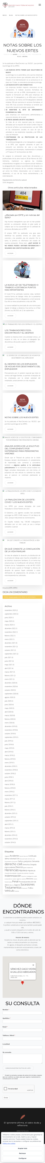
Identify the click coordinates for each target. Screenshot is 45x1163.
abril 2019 (8, 752)
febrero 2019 (9, 759)
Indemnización (13, 875)
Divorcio (19, 867)
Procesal (22, 882)
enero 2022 (8, 639)
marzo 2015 (9, 828)
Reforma (11, 885)
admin (15, 54)
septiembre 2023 (10, 614)
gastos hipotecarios (28, 867)
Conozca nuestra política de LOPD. (18, 1068)
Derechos (26, 864)
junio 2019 (8, 744)
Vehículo (9, 890)
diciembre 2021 (10, 643)
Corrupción (14, 861)
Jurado (35, 876)
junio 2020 (8, 705)
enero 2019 (8, 763)
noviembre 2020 (10, 686)
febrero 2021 (9, 676)
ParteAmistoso (8, 882)
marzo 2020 (9, 715)
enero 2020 (8, 723)
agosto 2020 (9, 697)
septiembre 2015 (10, 821)
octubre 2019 (9, 734)
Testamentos (13, 887)
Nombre (6, 1009)
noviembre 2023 (10, 610)
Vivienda (17, 891)
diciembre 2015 (10, 813)
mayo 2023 (8, 621)
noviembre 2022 (10, 632)
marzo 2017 (9, 799)
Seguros (17, 885)
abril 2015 (8, 824)
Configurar (22, 1158)
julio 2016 (8, 806)
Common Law (31, 859)
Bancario (26, 856)
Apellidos (6, 1018)
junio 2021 (8, 661)
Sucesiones (28, 884)
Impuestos (31, 873)
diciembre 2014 (10, 835)
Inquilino (23, 876)
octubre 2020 (9, 690)
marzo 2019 (9, 755)
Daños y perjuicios (25, 861)
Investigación (29, 876)
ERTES (15, 588)
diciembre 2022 (10, 628)
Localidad (6, 1044)
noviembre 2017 (10, 795)
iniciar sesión (13, 597)
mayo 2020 (8, 708)
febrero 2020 (9, 719)
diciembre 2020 (10, 683)
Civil (17, 858)
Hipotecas (31, 870)
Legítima (19, 879)
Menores (29, 879)
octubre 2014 (9, 842)
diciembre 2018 (10, 766)
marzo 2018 (9, 784)
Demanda (35, 861)
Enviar (6, 1097)
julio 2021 (8, 657)
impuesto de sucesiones (22, 873)
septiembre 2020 (10, 694)
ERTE (11, 588)
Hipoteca (23, 870)
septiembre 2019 (10, 737)
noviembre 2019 (10, 730)
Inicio (5, 15)
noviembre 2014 (10, 839)
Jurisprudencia (8, 879)
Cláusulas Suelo (23, 859)
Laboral (25, 56)
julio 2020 (8, 701)
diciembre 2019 (10, 726)
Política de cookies (9, 1143)
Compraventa (8, 861)
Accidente (14, 855)
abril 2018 (8, 781)
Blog (11, 15)
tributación (25, 888)
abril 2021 (8, 668)
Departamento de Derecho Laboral (15, 180)
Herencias (12, 870)
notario (35, 879)
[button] (22, 983)
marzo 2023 (9, 625)
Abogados (7, 856)
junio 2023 (8, 617)
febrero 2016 (9, 810)
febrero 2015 (9, 832)
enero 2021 (8, 679)
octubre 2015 (9, 817)
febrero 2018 (9, 788)
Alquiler (21, 856)
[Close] (33, 965)
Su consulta (7, 1052)
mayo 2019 (8, 748)
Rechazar (22, 1153)
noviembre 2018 (10, 770)
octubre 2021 (9, 650)
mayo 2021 (8, 665)
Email (5, 1027)
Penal (15, 881)
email (20, 922)
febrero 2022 (9, 636)
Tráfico (30, 888)
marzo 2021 (9, 672)
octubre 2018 (9, 773)
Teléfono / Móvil (9, 1035)
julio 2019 (8, 741)
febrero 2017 (9, 802)
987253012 (36, 922)
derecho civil (13, 864)
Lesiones (24, 879)
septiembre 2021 (10, 654)
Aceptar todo (22, 1148)
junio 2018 (8, 777)
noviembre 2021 (10, 647)
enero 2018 (8, 792)
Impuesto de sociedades (10, 873)
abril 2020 (8, 712)
